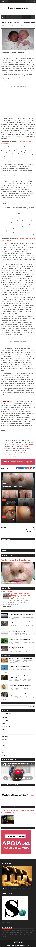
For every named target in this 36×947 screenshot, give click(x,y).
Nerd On (3, 742)
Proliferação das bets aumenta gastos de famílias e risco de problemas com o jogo (18, 811)
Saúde (29, 26)
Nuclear (3, 746)
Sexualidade (4, 755)
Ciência (25, 26)
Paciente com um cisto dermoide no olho (11, 520)
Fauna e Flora (5, 736)
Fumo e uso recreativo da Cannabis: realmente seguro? (21, 639)
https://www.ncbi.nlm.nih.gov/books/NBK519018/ (19, 457)
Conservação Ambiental (7, 726)
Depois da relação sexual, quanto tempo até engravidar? (21, 658)
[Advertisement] (18, 101)
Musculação (4, 739)
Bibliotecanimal (5, 720)
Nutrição (4, 749)
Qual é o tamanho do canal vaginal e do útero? (19, 631)
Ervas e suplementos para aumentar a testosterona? (20, 685)
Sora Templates (15, 945)
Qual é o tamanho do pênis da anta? (16, 647)
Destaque (4, 733)
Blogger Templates (24, 945)
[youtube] (34, 1)
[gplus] (30, 1)
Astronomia (4, 717)
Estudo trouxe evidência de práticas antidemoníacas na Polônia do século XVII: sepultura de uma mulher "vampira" (20, 595)
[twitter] (32, 1)
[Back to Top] (22, 942)
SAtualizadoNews (8, 592)
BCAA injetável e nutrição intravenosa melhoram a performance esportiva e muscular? (19, 667)
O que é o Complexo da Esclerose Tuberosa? (12, 486)
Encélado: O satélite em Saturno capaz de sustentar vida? (21, 614)
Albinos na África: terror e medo (15, 427)
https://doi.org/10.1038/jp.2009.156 (22, 444)
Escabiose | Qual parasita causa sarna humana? (13, 503)
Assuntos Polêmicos (6, 714)
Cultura (3, 730)
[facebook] (27, 1)
